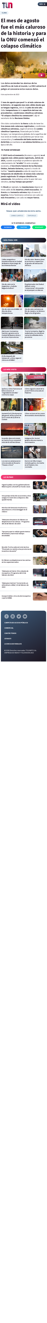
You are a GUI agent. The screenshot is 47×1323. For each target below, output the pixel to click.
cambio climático (17, 216)
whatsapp (39, 227)
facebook (8, 227)
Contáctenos (10, 633)
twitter (23, 227)
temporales (32, 216)
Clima (4, 13)
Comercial (8, 628)
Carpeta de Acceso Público (16, 622)
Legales (7, 638)
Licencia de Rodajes (13, 644)
